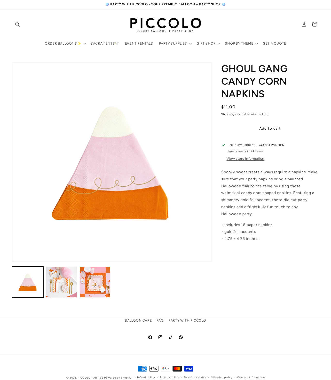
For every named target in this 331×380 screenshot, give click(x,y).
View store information (245, 159)
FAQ (160, 320)
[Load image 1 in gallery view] (27, 282)
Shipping (227, 114)
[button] (17, 24)
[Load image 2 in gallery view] (61, 282)
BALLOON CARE (138, 320)
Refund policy (145, 377)
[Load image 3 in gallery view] (95, 282)
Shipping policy (222, 377)
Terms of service (195, 377)
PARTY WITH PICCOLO (187, 320)
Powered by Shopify (118, 377)
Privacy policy (169, 377)
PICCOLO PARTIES (90, 377)
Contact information (251, 377)
